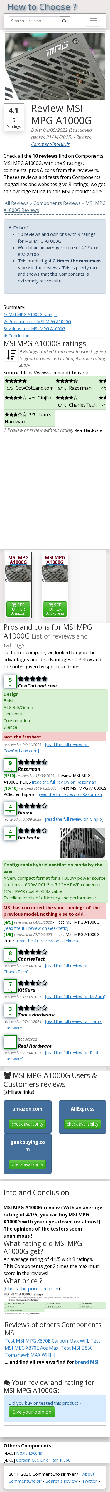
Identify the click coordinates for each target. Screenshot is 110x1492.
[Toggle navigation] (93, 21)
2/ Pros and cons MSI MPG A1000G (37, 321)
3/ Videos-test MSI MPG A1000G (34, 328)
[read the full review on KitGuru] (75, 996)
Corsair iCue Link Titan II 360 (43, 1460)
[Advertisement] (55, 489)
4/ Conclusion (16, 335)
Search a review (62, 1481)
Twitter (89, 1481)
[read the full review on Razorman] (65, 782)
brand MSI (87, 1362)
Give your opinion (31, 1412)
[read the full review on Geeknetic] (36, 928)
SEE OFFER (18, 609)
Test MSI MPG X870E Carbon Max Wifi (46, 1341)
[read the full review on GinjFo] (74, 819)
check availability (27, 1124)
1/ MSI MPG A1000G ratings (30, 314)
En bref (20, 228)
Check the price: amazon (31, 1288)
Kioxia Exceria (29, 1453)
